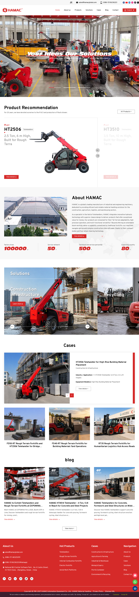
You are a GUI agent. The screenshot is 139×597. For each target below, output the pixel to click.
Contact (115, 10)
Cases (99, 10)
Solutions (89, 10)
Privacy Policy (98, 591)
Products (78, 10)
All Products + (126, 112)
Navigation (130, 546)
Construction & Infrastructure (87, 368)
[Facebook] (4, 578)
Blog (106, 10)
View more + (69, 529)
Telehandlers (64, 552)
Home (57, 10)
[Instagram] (20, 578)
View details (10, 177)
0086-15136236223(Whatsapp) (16, 562)
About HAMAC (87, 198)
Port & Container (97, 570)
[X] (31, 578)
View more (84, 274)
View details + (83, 389)
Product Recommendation (31, 108)
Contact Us (128, 574)
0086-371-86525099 (12, 557)
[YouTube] (9, 578)
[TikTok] (26, 578)
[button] (98, 150)
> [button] (71, 395)
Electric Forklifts (66, 566)
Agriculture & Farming (99, 557)
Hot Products (67, 546)
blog (69, 460)
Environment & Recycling (100, 574)
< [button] (67, 395)
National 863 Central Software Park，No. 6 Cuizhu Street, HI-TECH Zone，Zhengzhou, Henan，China (26, 568)
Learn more (17, 304)
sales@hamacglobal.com (14, 552)
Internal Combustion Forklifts (71, 561)
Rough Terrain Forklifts (68, 557)
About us (67, 10)
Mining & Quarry (97, 566)
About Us (8, 546)
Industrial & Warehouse (99, 561)
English (129, 10)
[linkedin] (15, 578)
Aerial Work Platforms (68, 570)
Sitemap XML (110, 591)
